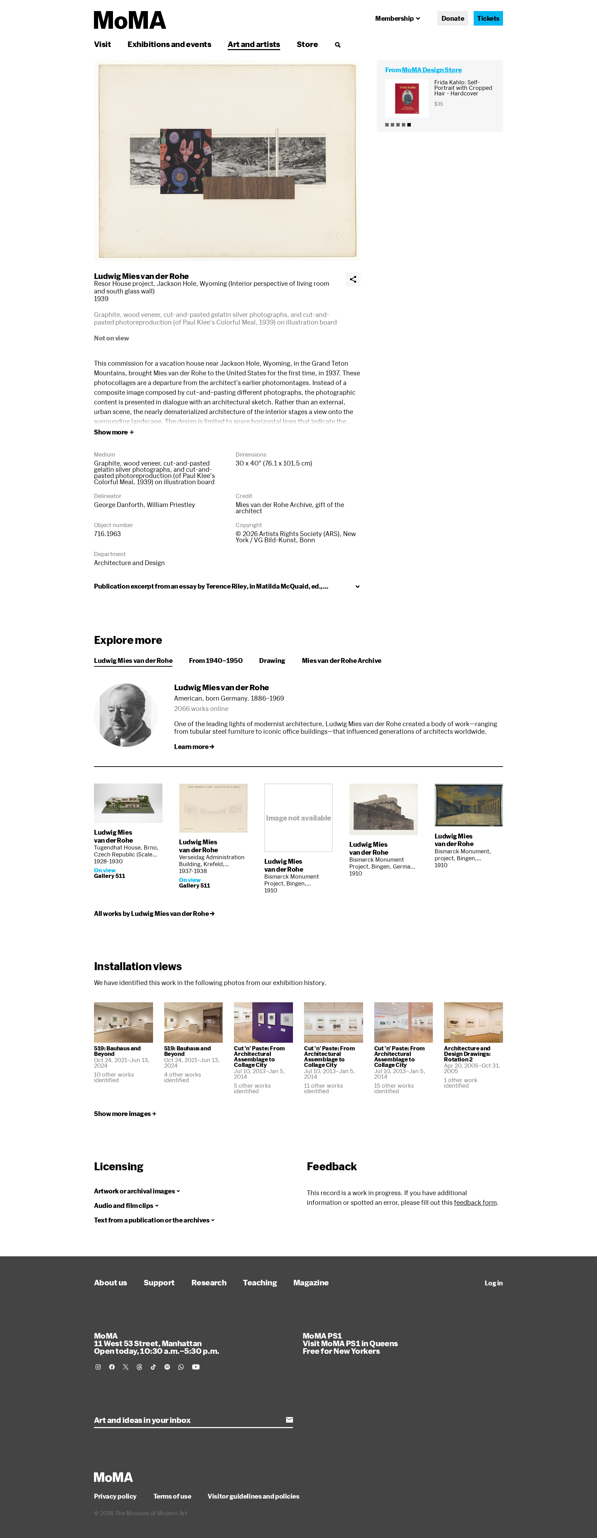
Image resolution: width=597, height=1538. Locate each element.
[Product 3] (398, 124)
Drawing (272, 660)
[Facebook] (112, 1367)
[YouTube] (196, 1367)
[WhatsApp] (181, 1367)
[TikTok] (153, 1367)
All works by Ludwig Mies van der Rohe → (154, 913)
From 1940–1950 (216, 660)
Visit (102, 44)
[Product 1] (387, 124)
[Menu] (337, 44)
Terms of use (172, 1496)
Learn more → (194, 746)
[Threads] (139, 1367)
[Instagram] (98, 1367)
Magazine (311, 1282)
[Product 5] (409, 124)
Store (307, 43)
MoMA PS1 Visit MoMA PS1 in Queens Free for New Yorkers (350, 1343)
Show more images (122, 1113)
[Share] (353, 279)
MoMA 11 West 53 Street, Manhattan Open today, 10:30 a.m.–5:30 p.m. (156, 1343)
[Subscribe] (289, 1420)
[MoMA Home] (130, 20)
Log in (494, 1283)
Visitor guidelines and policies (253, 1496)
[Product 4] (403, 124)
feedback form (475, 1202)
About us (110, 1282)
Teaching (260, 1282)
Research (209, 1282)
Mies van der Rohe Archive (341, 660)
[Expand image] (227, 160)
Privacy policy (115, 1496)
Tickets (488, 18)
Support (159, 1282)
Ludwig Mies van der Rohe (141, 275)
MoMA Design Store (432, 70)
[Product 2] (392, 124)
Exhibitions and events (169, 44)
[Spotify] (167, 1367)
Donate (453, 18)
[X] (126, 1367)
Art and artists (254, 44)
